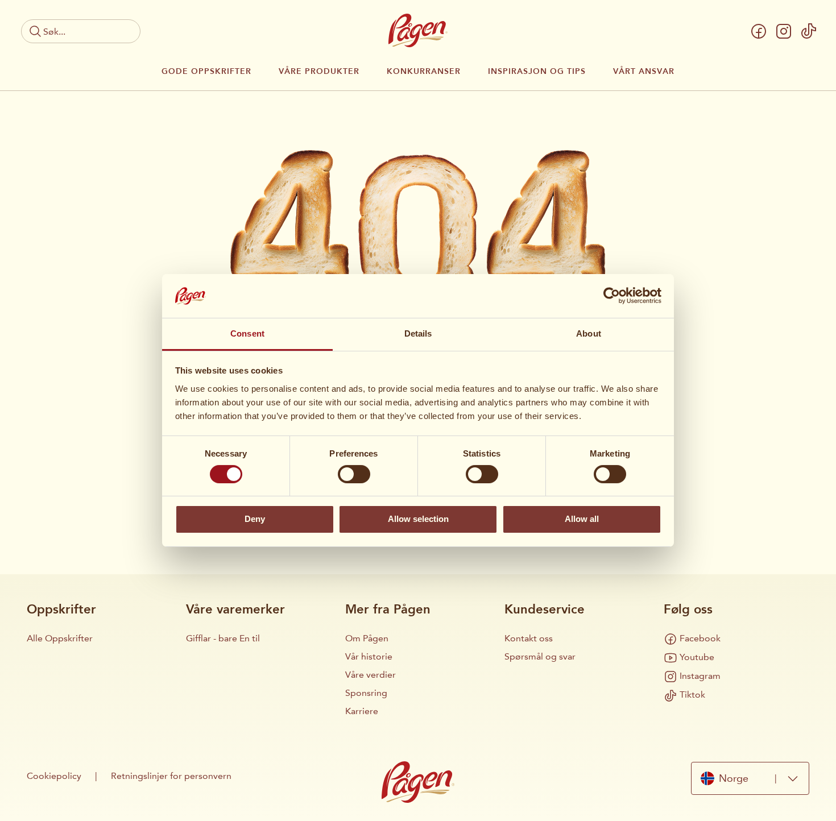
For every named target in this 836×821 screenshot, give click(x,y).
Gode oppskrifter (206, 71)
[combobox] (750, 778)
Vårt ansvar (643, 71)
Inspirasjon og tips (537, 71)
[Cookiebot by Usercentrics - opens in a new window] (611, 295)
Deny (255, 519)
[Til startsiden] (418, 30)
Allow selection (418, 519)
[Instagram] (784, 31)
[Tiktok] (809, 31)
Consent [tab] (247, 333)
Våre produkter (319, 71)
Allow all (582, 519)
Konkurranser (424, 71)
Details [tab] (418, 333)
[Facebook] (759, 31)
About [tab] (588, 333)
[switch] (354, 474)
